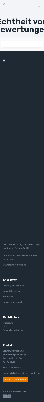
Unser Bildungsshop (11, 291)
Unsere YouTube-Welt (13, 302)
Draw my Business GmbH (14, 285)
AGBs (5, 326)
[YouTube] (5, 396)
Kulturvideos (8, 297)
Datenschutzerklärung (13, 330)
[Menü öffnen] (39, 6)
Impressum (8, 323)
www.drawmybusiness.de (14, 265)
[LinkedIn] (9, 396)
